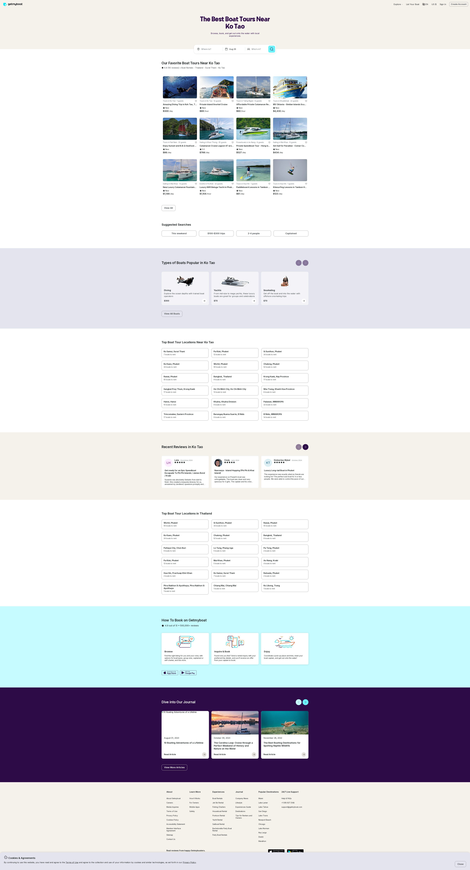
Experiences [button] (218, 792)
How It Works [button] (194, 798)
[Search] (271, 49)
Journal (239, 792)
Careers (169, 803)
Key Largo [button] (262, 833)
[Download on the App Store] (170, 673)
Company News (241, 798)
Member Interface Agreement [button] (173, 829)
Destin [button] (261, 837)
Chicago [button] (261, 824)
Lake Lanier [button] (263, 803)
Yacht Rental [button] (217, 820)
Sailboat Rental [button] (218, 824)
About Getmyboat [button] (173, 798)
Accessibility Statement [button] (175, 824)
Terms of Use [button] (72, 862)
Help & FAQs (287, 798)
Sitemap (169, 835)
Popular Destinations (268, 792)
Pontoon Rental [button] (218, 816)
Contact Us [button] (170, 839)
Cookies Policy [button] (172, 820)
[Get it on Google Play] (188, 673)
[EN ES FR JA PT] (425, 4)
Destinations (240, 811)
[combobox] (209, 49)
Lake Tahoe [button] (263, 807)
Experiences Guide (243, 807)
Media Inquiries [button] (172, 807)
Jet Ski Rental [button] (217, 803)
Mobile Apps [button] (194, 807)
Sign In (443, 4)
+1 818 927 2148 (288, 803)
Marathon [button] (262, 841)
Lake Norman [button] (263, 828)
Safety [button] (192, 811)
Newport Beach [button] (264, 820)
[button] (412, 4)
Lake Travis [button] (263, 816)
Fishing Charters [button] (218, 807)
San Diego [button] (262, 811)
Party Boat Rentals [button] (219, 835)
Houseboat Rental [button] (219, 811)
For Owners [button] (194, 803)
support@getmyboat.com (292, 807)
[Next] (305, 263)
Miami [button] (260, 798)
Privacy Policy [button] (189, 862)
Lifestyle (238, 803)
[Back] (299, 263)
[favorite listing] (196, 101)
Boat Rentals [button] (217, 798)
